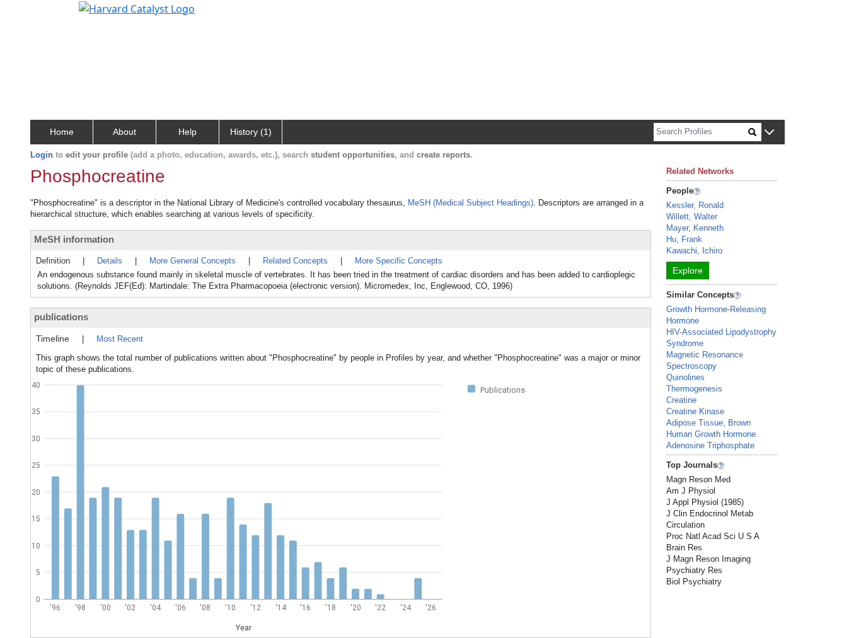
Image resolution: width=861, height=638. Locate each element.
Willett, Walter (691, 216)
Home (62, 132)
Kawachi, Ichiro (694, 250)
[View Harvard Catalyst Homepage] (137, 7)
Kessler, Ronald (695, 205)
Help (187, 132)
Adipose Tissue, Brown (708, 422)
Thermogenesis (694, 388)
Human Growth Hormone (711, 434)
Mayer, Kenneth (695, 228)
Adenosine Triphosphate (710, 445)
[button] (769, 132)
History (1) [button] (251, 132)
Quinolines (685, 377)
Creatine (681, 400)
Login (41, 155)
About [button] (124, 132)
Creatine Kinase (695, 411)
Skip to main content (52, 15)
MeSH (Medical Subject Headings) (470, 202)
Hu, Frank (684, 239)
